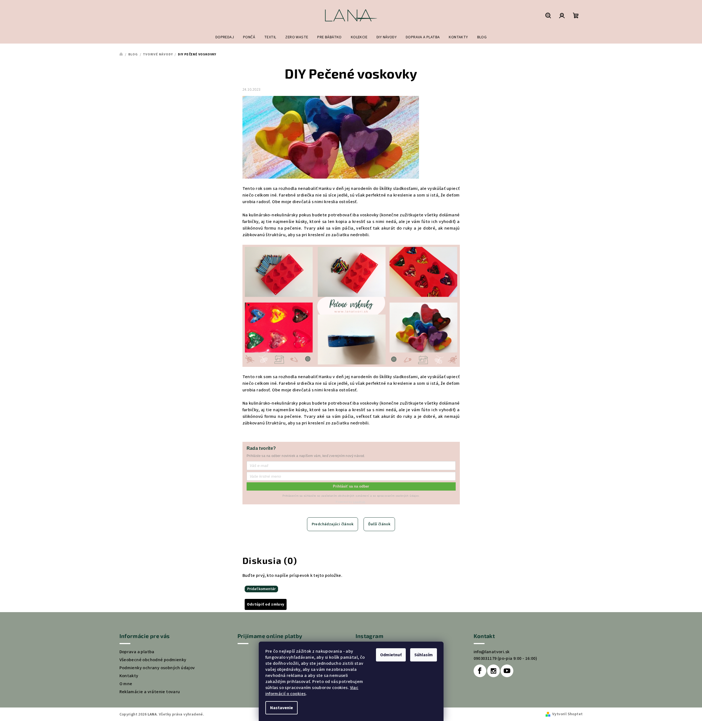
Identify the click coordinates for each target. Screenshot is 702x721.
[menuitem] (224, 37)
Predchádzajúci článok (332, 524)
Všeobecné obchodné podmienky (152, 660)
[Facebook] (480, 670)
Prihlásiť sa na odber (351, 486)
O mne (125, 684)
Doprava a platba (136, 652)
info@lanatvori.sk (492, 652)
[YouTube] (507, 670)
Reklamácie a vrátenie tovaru (149, 692)
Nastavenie (281, 708)
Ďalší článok (379, 524)
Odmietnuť (391, 655)
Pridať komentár (261, 589)
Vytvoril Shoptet (567, 714)
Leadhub (359, 501)
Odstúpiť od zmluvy (265, 604)
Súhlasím (423, 655)
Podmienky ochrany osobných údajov (157, 668)
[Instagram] (493, 670)
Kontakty (128, 676)
